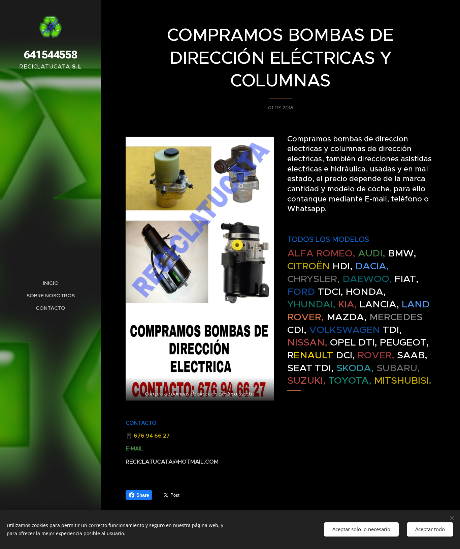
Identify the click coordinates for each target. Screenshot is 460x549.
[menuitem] (50, 283)
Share (142, 495)
